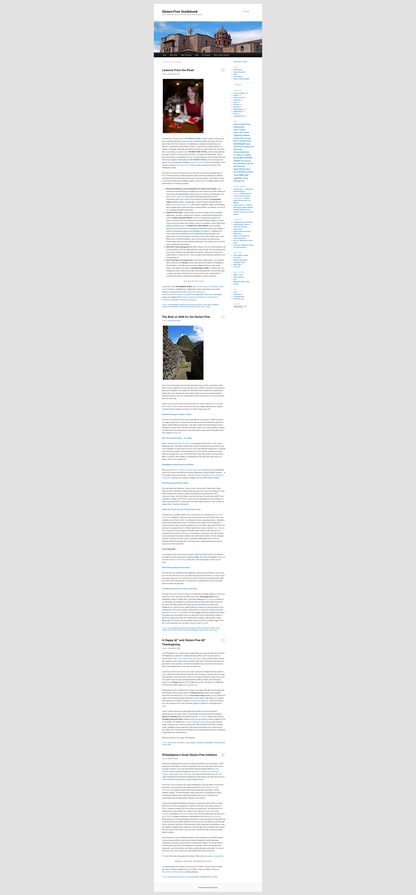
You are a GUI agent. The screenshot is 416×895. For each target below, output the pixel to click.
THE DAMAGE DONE (192, 138)
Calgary (246, 132)
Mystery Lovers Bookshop (193, 233)
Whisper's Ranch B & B (241, 210)
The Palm (167, 816)
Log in (236, 292)
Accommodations (173, 305)
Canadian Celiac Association (243, 222)
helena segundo (239, 205)
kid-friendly (238, 149)
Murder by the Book (207, 297)
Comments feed (239, 296)
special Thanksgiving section (196, 722)
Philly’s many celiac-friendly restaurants (186, 658)
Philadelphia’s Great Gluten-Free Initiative (189, 755)
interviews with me (183, 165)
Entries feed (238, 294)
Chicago (236, 138)
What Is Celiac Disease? (221, 55)
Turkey (236, 175)
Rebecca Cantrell (173, 225)
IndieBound (185, 292)
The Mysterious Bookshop (187, 300)
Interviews (192, 628)
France (248, 144)
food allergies (239, 143)
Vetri (184, 811)
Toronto (202, 630)
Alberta (236, 124)
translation (249, 172)
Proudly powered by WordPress (208, 887)
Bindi (194, 811)
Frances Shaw (238, 189)
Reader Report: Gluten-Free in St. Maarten (242, 200)
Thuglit (236, 284)
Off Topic (237, 105)
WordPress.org (239, 299)
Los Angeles (246, 155)
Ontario (179, 630)
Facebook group (170, 406)
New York (170, 630)
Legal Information (186, 55)
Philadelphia (175, 307)
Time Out (237, 267)
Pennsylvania (166, 307)
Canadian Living (173, 727)
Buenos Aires (238, 132)
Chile (242, 138)
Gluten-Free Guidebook (180, 11)
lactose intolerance (241, 152)
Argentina (243, 124)
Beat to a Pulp (238, 275)
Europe (242, 141)
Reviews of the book (198, 162)
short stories (208, 599)
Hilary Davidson (239, 277)
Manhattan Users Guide (241, 282)
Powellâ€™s (180, 294)
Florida (248, 141)
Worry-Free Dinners (179, 559)
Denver (236, 141)
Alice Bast (202, 554)
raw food (250, 163)
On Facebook (206, 55)
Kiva (235, 279)
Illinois (241, 146)
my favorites (202, 716)
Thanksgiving (217, 743)
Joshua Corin (217, 215)
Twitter (217, 403)
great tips (214, 695)
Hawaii (236, 146)
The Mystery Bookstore (198, 228)
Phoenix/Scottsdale (185, 307)
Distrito (164, 808)
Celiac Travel (238, 229)
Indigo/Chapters (209, 294)
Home (164, 55)
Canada (164, 630)
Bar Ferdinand (208, 811)
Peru (235, 163)
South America (240, 169)
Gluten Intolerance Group (242, 231)
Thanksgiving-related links (199, 700)
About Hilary (173, 55)
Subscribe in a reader (240, 62)
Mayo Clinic (237, 234)
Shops (199, 305)
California (216, 305)
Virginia (245, 178)
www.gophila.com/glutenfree (213, 856)
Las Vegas (237, 155)
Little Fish (182, 814)
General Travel (184, 305)
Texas (236, 172)
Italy (252, 147)
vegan (246, 175)
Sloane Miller (194, 557)
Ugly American (215, 816)
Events (170, 743)
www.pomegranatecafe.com (180, 204)
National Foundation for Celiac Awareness (186, 470)
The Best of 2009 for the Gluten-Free (186, 317)
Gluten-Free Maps (184, 774)
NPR (179, 703)
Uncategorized (238, 116)
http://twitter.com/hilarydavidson (173, 872)
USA (202, 307)
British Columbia (239, 130)
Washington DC (239, 181)
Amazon (194, 292)
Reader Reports (239, 109)
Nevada (236, 158)
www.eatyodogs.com (190, 685)
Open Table (237, 264)
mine (203, 623)
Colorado (247, 138)
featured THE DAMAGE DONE (186, 159)
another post (176, 433)
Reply (207, 307)
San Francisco (196, 307)
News (197, 55)
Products (199, 628)
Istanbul (247, 146)
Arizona (209, 305)
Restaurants (193, 305)
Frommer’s (237, 258)
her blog (186, 695)
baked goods (239, 127)
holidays (193, 743)
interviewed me (173, 612)
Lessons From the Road (178, 70)
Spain (248, 169)
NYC (175, 630)
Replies (215, 877)
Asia (248, 124)
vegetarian (238, 178)
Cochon (165, 814)
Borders (171, 294)
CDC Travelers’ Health (241, 255)
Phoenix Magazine (177, 196)
